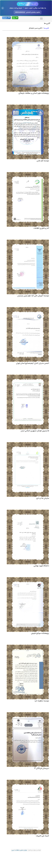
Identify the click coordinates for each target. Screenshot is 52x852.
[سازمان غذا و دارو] (28, 469)
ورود (14, 18)
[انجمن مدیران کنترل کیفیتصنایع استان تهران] (28, 334)
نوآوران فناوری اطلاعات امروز (19, 850)
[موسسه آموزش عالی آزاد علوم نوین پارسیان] (28, 267)
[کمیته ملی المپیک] (28, 807)
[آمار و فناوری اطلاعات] (28, 199)
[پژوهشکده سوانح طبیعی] (28, 604)
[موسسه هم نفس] (28, 132)
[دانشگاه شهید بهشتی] (28, 537)
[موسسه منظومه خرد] (28, 672)
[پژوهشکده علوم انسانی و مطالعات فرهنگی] (28, 64)
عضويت (5, 18)
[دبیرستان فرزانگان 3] (28, 739)
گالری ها (46, 28)
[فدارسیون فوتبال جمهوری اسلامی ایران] (28, 402)
